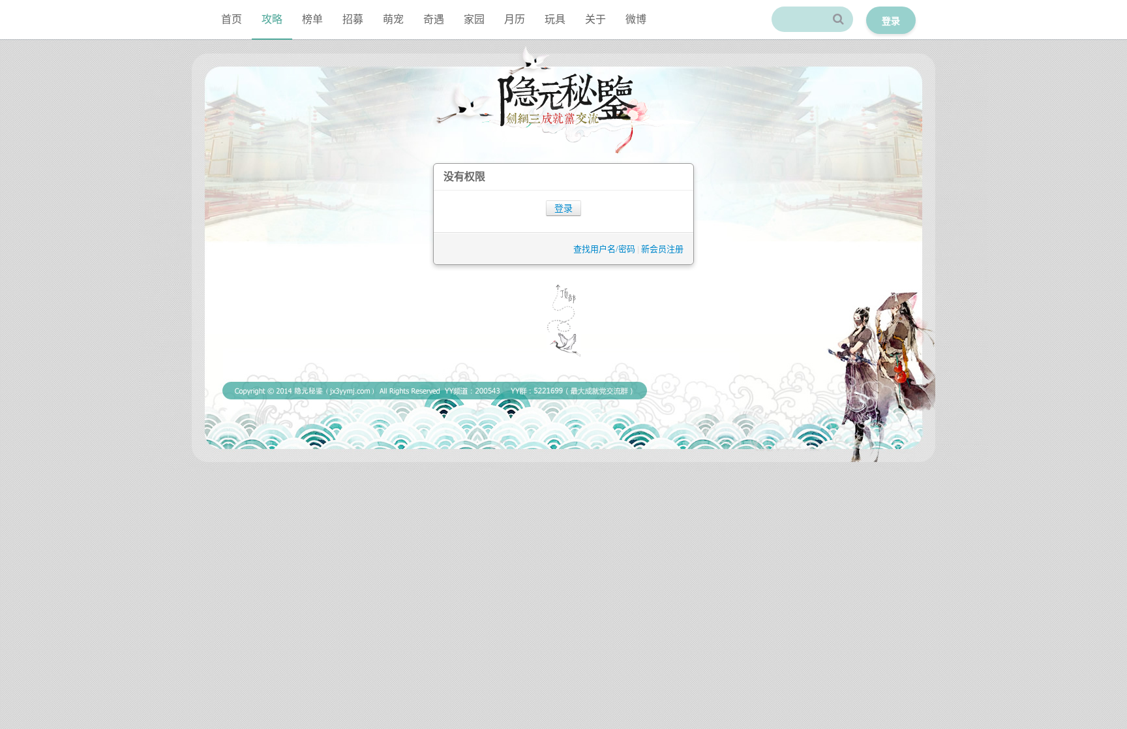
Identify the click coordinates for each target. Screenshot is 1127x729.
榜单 (312, 19)
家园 (474, 19)
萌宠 (393, 19)
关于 (595, 19)
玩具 (555, 19)
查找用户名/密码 (604, 249)
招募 (352, 19)
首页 (231, 19)
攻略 (272, 19)
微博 (635, 19)
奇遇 (433, 19)
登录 (563, 208)
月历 (514, 19)
